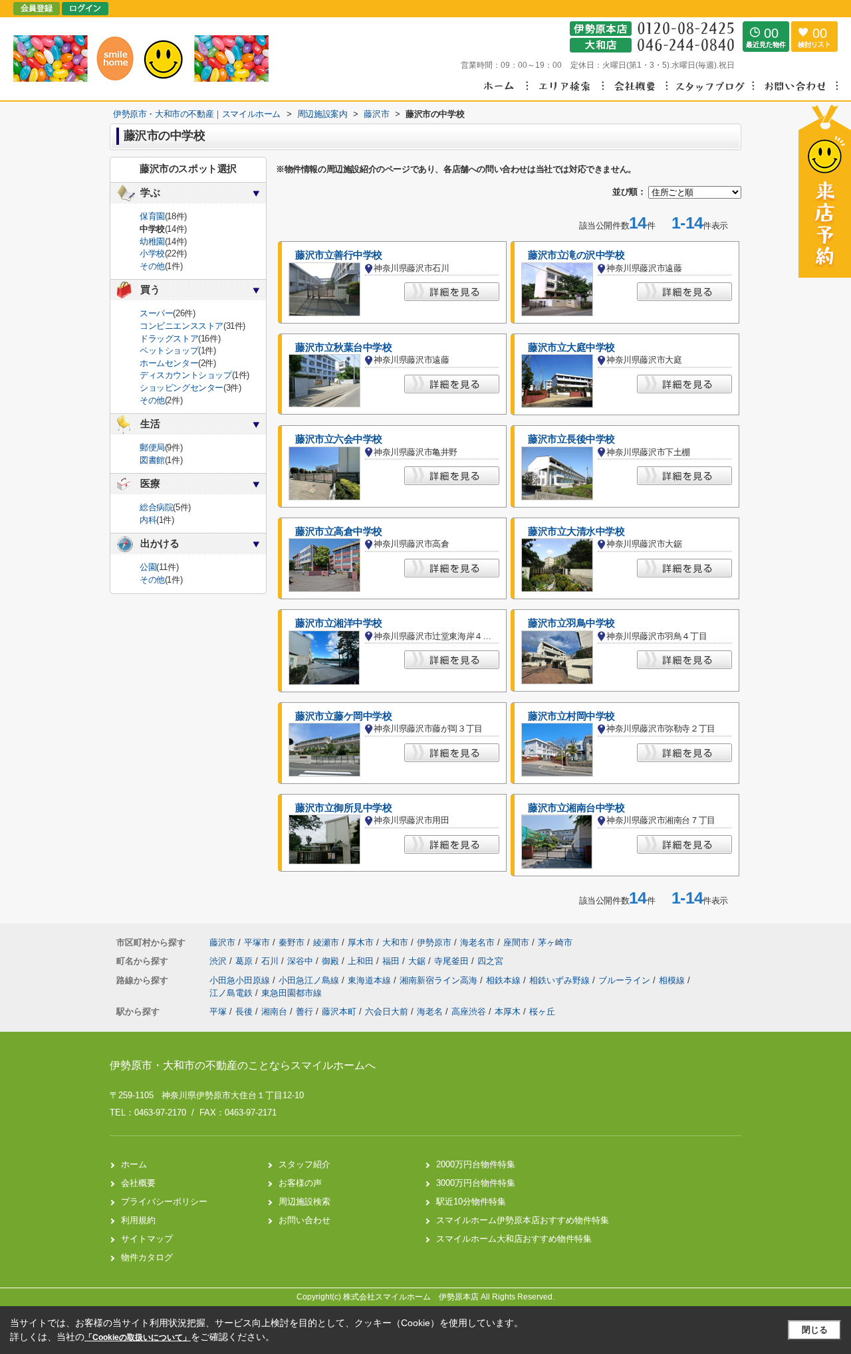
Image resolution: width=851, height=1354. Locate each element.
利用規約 (138, 1220)
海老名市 (477, 942)
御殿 (332, 961)
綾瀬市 (326, 942)
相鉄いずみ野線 (560, 980)
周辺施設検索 (304, 1202)
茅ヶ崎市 (555, 942)
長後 (244, 1011)
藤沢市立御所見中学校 (343, 808)
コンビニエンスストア (181, 326)
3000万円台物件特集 (475, 1183)
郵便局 (152, 447)
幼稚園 (152, 241)
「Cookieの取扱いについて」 (137, 1337)
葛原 (245, 961)
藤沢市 (222, 942)
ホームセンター (169, 363)
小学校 (152, 253)
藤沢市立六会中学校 (338, 439)
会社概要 (138, 1183)
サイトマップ (147, 1239)
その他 (152, 266)
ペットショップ (169, 350)
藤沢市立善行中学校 (338, 255)
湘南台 (274, 1011)
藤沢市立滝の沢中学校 (576, 255)
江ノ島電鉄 (232, 993)
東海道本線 (371, 980)
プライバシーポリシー (164, 1202)
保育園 (152, 216)
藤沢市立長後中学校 (571, 439)
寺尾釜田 (452, 961)
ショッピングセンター (181, 388)
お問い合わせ (304, 1220)
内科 (148, 520)
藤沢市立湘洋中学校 (338, 623)
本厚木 (508, 1011)
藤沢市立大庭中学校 (571, 347)
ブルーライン (625, 980)
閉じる (815, 1330)
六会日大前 (386, 1011)
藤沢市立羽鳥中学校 (571, 623)
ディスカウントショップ (186, 375)
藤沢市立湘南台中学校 (576, 808)
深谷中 (301, 961)
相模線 (673, 980)
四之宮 (490, 961)
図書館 (152, 460)
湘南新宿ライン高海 (440, 980)
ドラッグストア (169, 338)
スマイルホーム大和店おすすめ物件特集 (514, 1239)
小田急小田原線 (241, 980)
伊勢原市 (434, 942)
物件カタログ (147, 1257)
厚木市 (361, 942)
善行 (304, 1011)
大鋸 (418, 961)
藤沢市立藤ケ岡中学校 (343, 716)
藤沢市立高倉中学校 (338, 531)
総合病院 (156, 507)
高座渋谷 (468, 1011)
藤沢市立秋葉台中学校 (343, 347)
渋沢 (219, 961)
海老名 (430, 1011)
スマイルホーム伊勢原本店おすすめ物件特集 (522, 1220)
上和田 (362, 961)
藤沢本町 (339, 1011)
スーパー (156, 313)
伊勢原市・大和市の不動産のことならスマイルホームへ (243, 1065)
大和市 (395, 942)
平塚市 (257, 942)
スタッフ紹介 (304, 1164)
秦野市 (291, 942)
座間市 (516, 942)
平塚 (218, 1011)
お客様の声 (300, 1183)
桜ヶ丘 (542, 1011)
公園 (148, 567)
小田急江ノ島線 (310, 980)
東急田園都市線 (291, 993)
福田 (392, 961)
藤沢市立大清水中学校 (576, 531)
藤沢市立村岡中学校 (571, 716)
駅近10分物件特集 (471, 1202)
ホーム (134, 1164)
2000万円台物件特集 (475, 1164)
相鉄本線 (504, 980)
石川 (271, 961)
